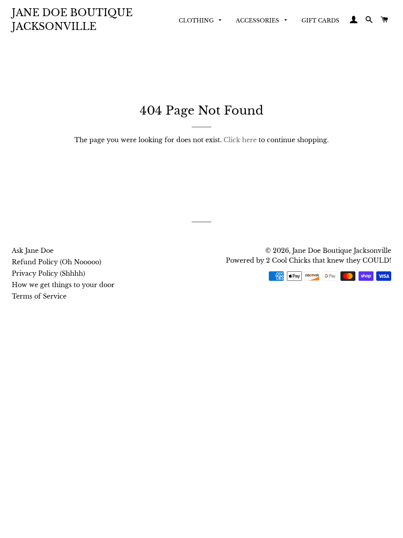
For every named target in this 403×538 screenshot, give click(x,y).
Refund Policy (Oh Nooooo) (56, 262)
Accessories (258, 20)
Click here (240, 140)
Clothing (197, 20)
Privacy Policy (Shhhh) (48, 273)
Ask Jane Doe (33, 250)
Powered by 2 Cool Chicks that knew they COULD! (308, 260)
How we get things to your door (63, 285)
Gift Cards (320, 20)
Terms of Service (39, 296)
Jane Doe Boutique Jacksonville (72, 20)
